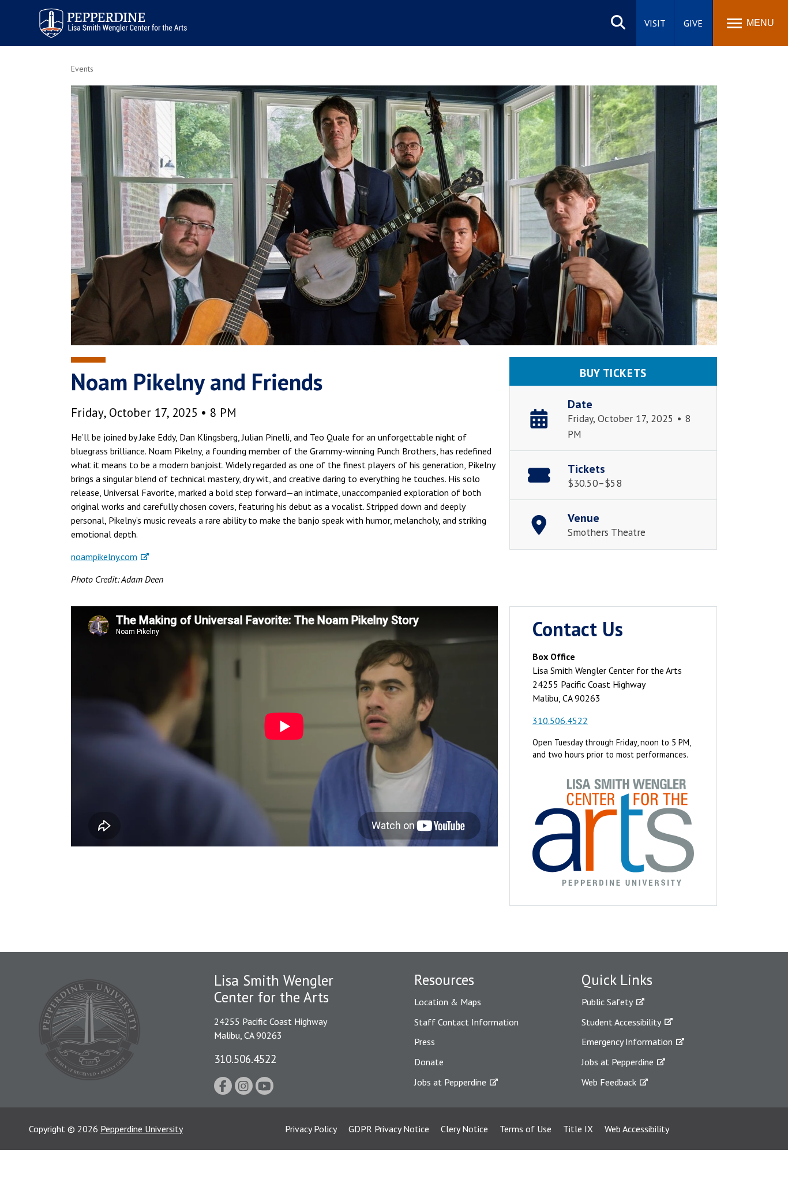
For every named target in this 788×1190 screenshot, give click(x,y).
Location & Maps (447, 1002)
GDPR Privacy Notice (388, 1129)
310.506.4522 (560, 720)
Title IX (578, 1129)
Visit (655, 23)
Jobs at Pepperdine (450, 1082)
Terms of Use (525, 1129)
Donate (429, 1062)
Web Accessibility (637, 1129)
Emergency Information (627, 1041)
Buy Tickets (613, 372)
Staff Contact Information (466, 1022)
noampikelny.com (104, 556)
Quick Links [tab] (616, 980)
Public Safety (607, 1002)
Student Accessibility (621, 1022)
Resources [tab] (444, 980)
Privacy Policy (311, 1129)
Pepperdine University (141, 1129)
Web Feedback (608, 1082)
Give (693, 23)
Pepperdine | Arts (69, 10)
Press (424, 1041)
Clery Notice (464, 1129)
